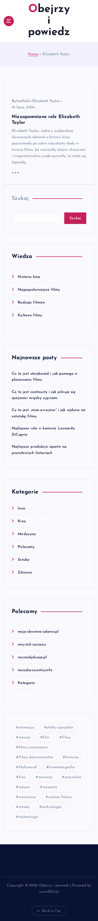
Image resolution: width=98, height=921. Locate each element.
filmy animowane (33, 747)
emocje (25, 737)
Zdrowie (25, 573)
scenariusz (27, 797)
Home (33, 54)
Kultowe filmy (30, 315)
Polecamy (26, 547)
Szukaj (20, 198)
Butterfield (21, 101)
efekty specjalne (60, 727)
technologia (52, 807)
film (46, 737)
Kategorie (26, 683)
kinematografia (62, 767)
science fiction (60, 797)
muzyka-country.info (35, 670)
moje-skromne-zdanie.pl (38, 632)
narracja (45, 777)
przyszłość (73, 777)
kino (22, 777)
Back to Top (51, 911)
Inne (21, 508)
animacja (26, 727)
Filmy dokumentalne (36, 757)
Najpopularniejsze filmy (39, 290)
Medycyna (27, 534)
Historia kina (29, 277)
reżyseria (50, 787)
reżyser (24, 787)
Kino (22, 521)
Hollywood (28, 767)
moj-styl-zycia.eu (32, 645)
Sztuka (23, 560)
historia (72, 757)
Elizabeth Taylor (46, 101)
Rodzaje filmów (31, 303)
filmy (66, 737)
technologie (28, 817)
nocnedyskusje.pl (32, 657)
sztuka (24, 807)
